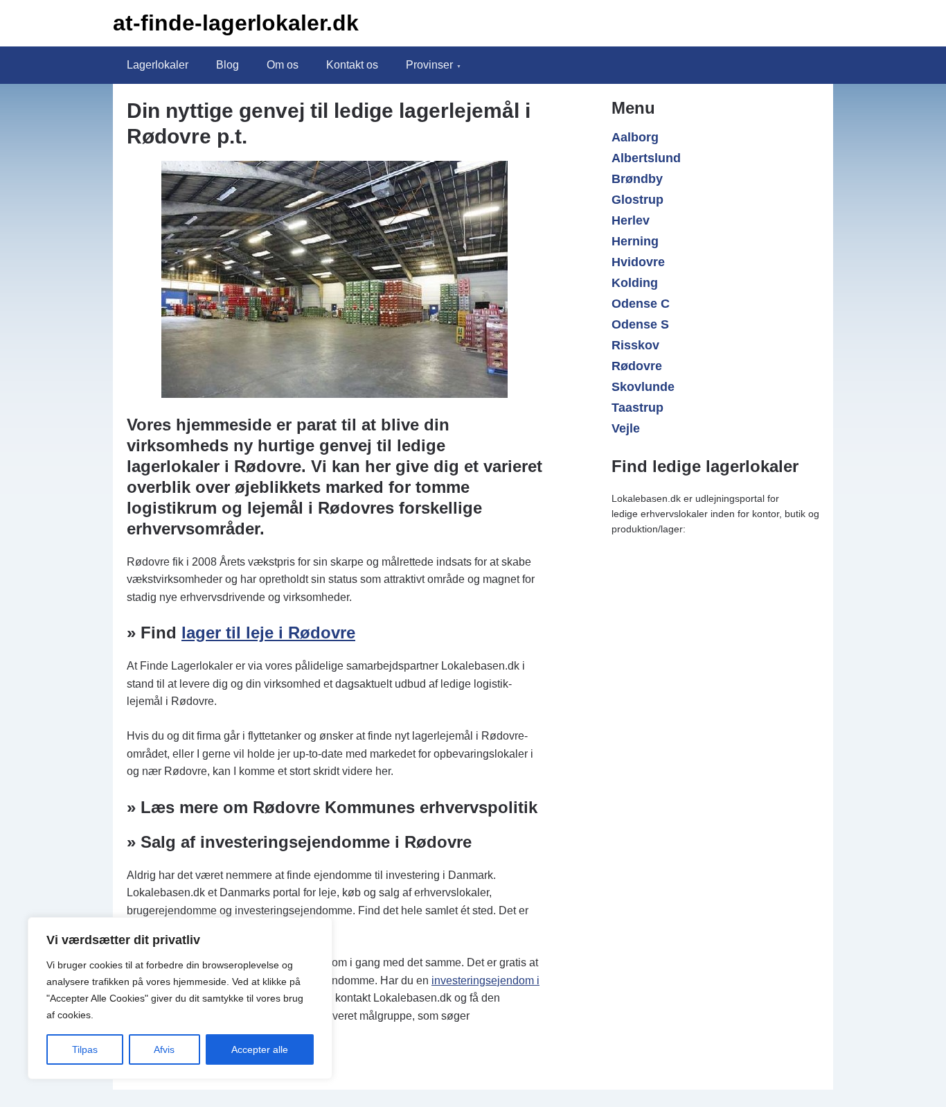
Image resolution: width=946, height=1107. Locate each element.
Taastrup (637, 408)
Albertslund (646, 158)
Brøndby (637, 179)
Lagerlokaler (157, 65)
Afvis (164, 1049)
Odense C (641, 304)
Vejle (626, 428)
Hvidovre (638, 262)
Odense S (640, 324)
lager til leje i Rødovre (268, 632)
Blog (227, 65)
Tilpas (85, 1049)
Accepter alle (259, 1049)
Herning (635, 241)
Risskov (635, 345)
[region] (180, 998)
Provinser (429, 65)
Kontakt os (352, 65)
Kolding (635, 283)
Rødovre (637, 366)
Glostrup (637, 200)
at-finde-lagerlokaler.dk (236, 22)
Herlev (631, 220)
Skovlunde (643, 387)
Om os (282, 65)
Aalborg (635, 137)
